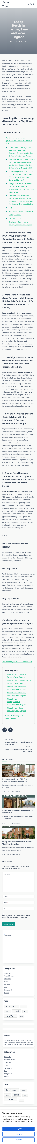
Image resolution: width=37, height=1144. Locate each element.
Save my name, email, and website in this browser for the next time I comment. (16, 917)
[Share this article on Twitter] (10, 729)
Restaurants (8, 984)
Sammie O (14, 41)
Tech (25, 1011)
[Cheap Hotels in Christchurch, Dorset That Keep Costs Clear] (18, 832)
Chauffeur (7, 979)
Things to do (8, 990)
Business (11, 1006)
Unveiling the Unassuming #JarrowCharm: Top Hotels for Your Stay (19, 141)
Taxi (5, 987)
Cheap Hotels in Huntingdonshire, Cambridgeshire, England (16, 702)
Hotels (6, 981)
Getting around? (15, 215)
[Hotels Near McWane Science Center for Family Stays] (18, 801)
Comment (7, 874)
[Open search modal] (31, 4)
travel (10, 1016)
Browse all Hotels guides (14, 715)
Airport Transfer (9, 976)
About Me (7, 973)
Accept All (18, 1129)
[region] (18, 1127)
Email (6, 902)
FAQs (11, 207)
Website (6, 908)
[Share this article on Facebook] (4, 729)
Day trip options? (15, 218)
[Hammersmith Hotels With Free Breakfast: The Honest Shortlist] (18, 770)
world (21, 1016)
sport (16, 1011)
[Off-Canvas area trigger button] (34, 4)
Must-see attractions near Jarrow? (21, 211)
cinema (24, 1007)
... (11, 787)
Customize (18, 1134)
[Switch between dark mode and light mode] (28, 4)
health (7, 1011)
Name (6, 896)
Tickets (6, 993)
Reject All (18, 1140)
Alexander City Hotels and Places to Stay (17, 662)
